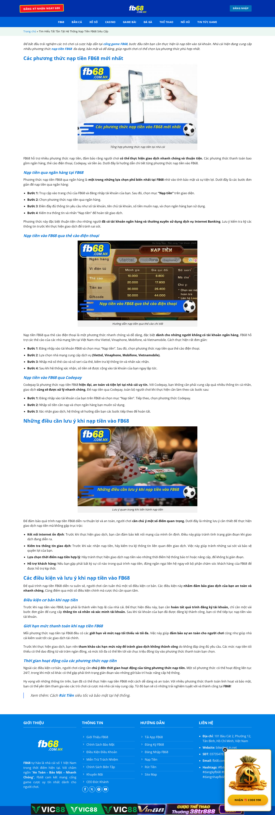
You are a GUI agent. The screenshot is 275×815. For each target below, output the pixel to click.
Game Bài (129, 22)
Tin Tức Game (207, 22)
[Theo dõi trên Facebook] (85, 789)
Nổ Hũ (185, 22)
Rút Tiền (66, 695)
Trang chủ (29, 31)
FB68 (61, 22)
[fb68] (137, 8)
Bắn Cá (77, 22)
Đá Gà (148, 22)
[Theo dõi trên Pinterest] (99, 789)
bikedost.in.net (226, 747)
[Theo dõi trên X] (92, 789)
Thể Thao (166, 22)
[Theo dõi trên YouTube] (105, 789)
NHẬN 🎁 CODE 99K (248, 800)
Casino (110, 22)
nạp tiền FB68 (62, 49)
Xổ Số (93, 22)
